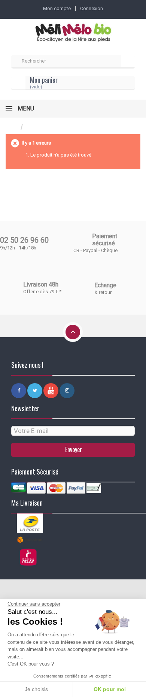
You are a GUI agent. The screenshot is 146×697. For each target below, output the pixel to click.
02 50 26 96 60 (24, 240)
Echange (105, 285)
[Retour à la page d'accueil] (13, 127)
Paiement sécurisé (104, 240)
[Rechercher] (128, 62)
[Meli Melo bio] (73, 33)
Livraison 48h (40, 284)
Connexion (91, 8)
